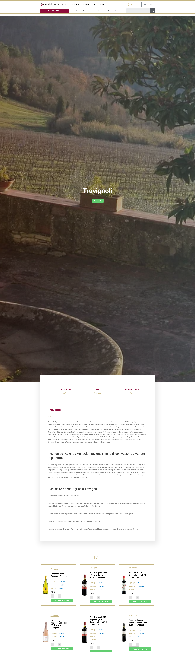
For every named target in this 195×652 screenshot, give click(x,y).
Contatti (86, 4)
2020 (139, 637)
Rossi (100, 583)
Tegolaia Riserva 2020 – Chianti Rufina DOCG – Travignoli (138, 622)
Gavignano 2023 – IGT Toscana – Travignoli (60, 575)
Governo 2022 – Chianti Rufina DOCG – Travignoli (137, 575)
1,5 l (100, 640)
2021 (100, 636)
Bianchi (62, 581)
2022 (100, 589)
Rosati (61, 633)
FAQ (94, 4)
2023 (61, 588)
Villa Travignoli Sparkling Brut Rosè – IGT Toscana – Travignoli (60, 624)
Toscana (62, 585)
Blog (102, 4)
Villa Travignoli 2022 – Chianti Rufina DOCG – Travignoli (98, 575)
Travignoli (55, 569)
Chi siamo (75, 4)
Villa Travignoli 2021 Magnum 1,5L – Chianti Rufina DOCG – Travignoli (98, 621)
